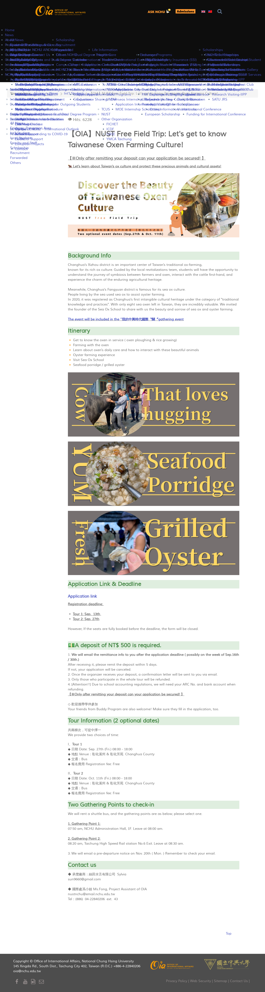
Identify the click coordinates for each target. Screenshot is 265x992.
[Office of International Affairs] (60, 11)
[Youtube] (27, 982)
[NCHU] (227, 964)
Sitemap (220, 981)
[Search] (220, 11)
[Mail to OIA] (42, 982)
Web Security (200, 981)
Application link (82, 596)
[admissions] (185, 11)
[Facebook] (19, 982)
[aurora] (160, 11)
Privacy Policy (176, 981)
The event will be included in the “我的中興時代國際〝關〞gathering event (126, 319)
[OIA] (172, 965)
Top (228, 934)
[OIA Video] (35, 982)
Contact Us (239, 981)
